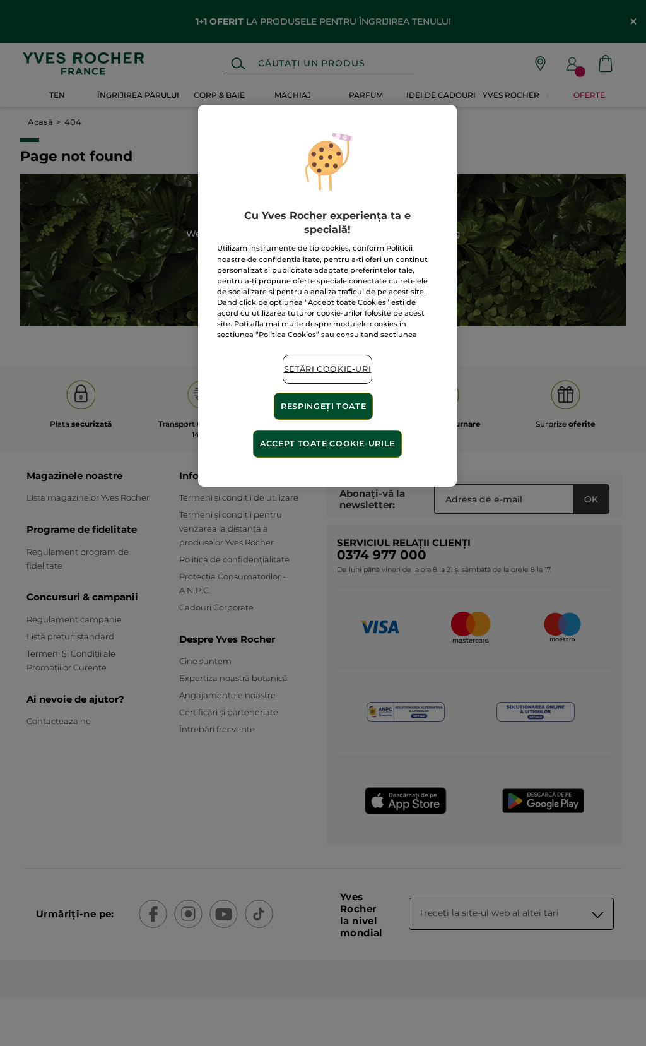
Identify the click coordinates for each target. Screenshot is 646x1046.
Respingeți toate (323, 406)
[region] (327, 296)
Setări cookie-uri (328, 369)
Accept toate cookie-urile (327, 443)
